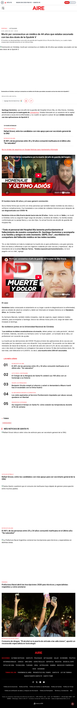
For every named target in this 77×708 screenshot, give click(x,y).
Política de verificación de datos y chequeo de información (21, 690)
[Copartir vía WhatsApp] (26, 101)
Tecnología (20, 665)
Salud (56, 658)
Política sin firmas (68, 686)
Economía (64, 658)
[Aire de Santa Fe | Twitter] (37, 682)
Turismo (29, 665)
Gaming (53, 665)
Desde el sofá (68, 662)
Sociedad (41, 669)
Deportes (50, 662)
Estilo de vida (8, 665)
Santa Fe (29, 658)
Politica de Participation (46, 690)
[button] (12, 8)
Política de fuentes (56, 686)
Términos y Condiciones (61, 690)
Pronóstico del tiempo (42, 672)
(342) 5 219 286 (45, 698)
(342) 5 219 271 (23, 698)
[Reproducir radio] (2, 2)
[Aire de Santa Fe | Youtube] (44, 682)
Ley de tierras (66, 672)
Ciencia (20, 662)
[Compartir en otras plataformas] (31, 101)
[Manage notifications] (72, 703)
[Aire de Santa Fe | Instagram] (40, 682)
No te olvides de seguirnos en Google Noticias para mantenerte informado (30, 149)
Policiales (38, 658)
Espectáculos (39, 662)
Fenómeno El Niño (24, 672)
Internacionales (9, 662)
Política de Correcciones (10, 686)
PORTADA (4, 28)
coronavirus (34, 112)
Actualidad (13, 28)
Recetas (58, 662)
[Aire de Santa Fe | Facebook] (33, 682)
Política (72, 658)
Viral (36, 665)
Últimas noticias (17, 658)
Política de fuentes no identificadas (40, 686)
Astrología (44, 665)
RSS (71, 690)
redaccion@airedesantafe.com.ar (60, 698)
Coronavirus (7, 423)
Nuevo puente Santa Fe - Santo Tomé (38, 676)
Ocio (34, 669)
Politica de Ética (23, 686)
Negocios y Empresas (65, 665)
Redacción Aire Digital (9, 96)
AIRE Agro (28, 662)
